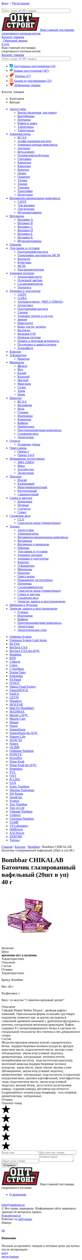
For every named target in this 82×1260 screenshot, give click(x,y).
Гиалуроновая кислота (33, 251)
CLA (21, 519)
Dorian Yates (18, 672)
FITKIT (15, 683)
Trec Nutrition (18, 804)
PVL (13, 772)
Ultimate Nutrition (21, 811)
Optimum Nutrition (22, 751)
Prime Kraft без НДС (23, 765)
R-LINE (15, 779)
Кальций (23, 376)
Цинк (21, 394)
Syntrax (14, 800)
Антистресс (25, 305)
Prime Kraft (17, 761)
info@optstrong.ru (13, 1204)
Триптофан (25, 191)
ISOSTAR (16, 704)
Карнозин (24, 166)
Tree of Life (17, 808)
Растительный (27, 490)
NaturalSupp (17, 729)
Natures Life (17, 736)
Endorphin (16, 676)
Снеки (22, 512)
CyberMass (17, 668)
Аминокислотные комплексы (38, 144)
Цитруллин (25, 194)
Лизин (22, 173)
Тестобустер (26, 469)
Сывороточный (28, 494)
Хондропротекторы (31, 269)
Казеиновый (26, 483)
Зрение (22, 319)
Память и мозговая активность (38, 341)
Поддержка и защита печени (37, 344)
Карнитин (24, 162)
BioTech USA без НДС (25, 651)
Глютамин (24, 159)
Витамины (17, 216)
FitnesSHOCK (19, 690)
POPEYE (16, 754)
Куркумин (24, 262)
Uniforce (15, 815)
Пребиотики (26, 426)
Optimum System (20, 636)
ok (3, 1230)
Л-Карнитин (18, 355)
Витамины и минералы (33, 544)
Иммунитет (25, 323)
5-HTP (22, 201)
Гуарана (23, 412)
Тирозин (23, 187)
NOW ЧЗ (16, 740)
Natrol (14, 726)
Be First (15, 643)
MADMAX (17, 711)
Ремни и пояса (27, 123)
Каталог (20, 846)
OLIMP (15, 747)
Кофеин (23, 423)
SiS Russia (16, 793)
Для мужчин (26, 209)
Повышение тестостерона (27, 458)
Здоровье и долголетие (25, 291)
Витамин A (25, 219)
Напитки (24, 358)
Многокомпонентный (32, 487)
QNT (13, 775)
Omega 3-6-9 (26, 455)
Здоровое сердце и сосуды (35, 316)
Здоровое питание (22, 273)
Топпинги (24, 287)
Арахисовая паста (30, 276)
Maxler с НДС (19, 715)
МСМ (21, 266)
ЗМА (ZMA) (26, 462)
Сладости (24, 508)
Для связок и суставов (25, 248)
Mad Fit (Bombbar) (22, 708)
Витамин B (25, 223)
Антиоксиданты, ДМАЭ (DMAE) (40, 301)
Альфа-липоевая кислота (34, 141)
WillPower (16, 829)
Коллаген (24, 258)
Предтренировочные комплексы (40, 430)
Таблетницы (26, 130)
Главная (7, 846)
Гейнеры (15, 244)
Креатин (23, 169)
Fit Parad (15, 679)
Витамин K (25, 237)
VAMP (14, 822)
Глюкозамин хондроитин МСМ (39, 255)
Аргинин (24, 148)
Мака (21, 465)
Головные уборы (29, 444)
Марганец (24, 383)
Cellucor (15, 661)
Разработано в (11, 1215)
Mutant (14, 722)
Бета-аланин (26, 151)
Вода (21, 408)
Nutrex (14, 743)
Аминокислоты (20, 134)
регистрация (10, 1256)
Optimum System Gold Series (28, 640)
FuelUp (14, 693)
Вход (5, 3)
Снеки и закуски (21, 498)
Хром (21, 391)
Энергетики (26, 437)
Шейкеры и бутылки (24, 605)
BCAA (22, 137)
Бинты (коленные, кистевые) (37, 112)
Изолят (22, 480)
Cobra (13, 665)
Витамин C (25, 226)
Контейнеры (26, 116)
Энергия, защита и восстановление (41, 601)
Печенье (23, 505)
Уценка (15, 526)
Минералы (17, 362)
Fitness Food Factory (23, 686)
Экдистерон (26, 473)
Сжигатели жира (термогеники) (39, 523)
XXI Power (17, 833)
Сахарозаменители (30, 283)
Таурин (22, 180)
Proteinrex (16, 768)
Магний (23, 380)
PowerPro (16, 758)
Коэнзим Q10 (27, 333)
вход (5, 1253)
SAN (13, 783)
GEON (14, 697)
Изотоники (25, 415)
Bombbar (15, 654)
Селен (22, 387)
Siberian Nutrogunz (22, 790)
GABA (22, 298)
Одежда (15, 440)
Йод (20, 369)
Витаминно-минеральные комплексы (35, 198)
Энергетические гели (32, 630)
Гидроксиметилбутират (33, 155)
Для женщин (26, 205)
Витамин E (25, 234)
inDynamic (25, 1219)
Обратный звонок (15, 40)
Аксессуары (18, 109)
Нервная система (29, 337)
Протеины (25, 583)
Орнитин (24, 176)
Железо (22, 366)
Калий (22, 373)
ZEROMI (16, 836)
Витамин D (25, 230)
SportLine (16, 797)
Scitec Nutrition (19, 786)
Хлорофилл (25, 348)
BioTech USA (19, 647)
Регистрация (20, 3)
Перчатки (24, 119)
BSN (13, 658)
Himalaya (16, 701)
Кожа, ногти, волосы (32, 326)
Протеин (15, 476)
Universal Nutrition (22, 818)
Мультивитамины (30, 212)
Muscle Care (17, 718)
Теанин (22, 184)
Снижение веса (28, 433)
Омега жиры (18, 448)
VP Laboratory (19, 825)
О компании (18, 1194)
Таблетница (26, 126)
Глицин (23, 312)
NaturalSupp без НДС (24, 733)
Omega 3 (23, 451)
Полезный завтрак (30, 280)
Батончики (25, 501)
